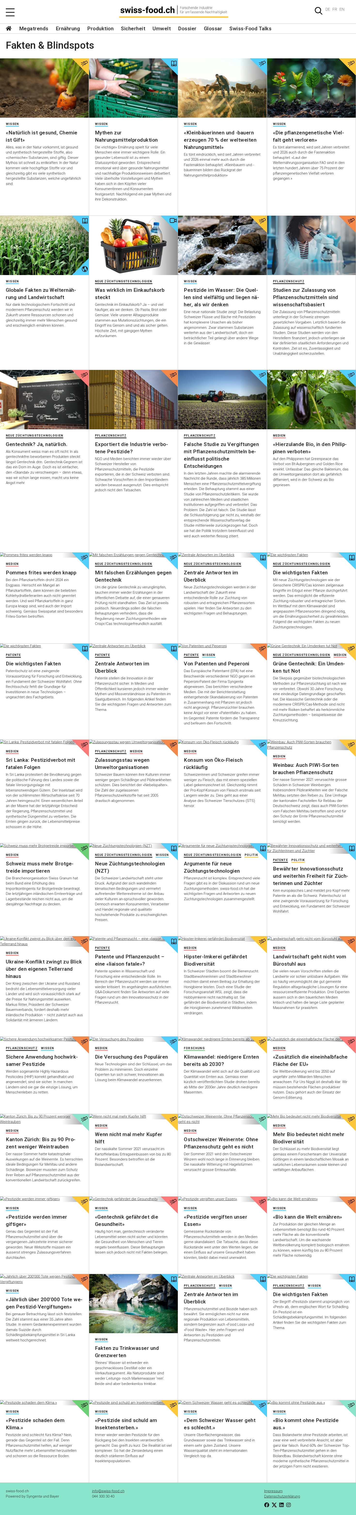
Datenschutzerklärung (282, 1496)
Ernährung (68, 28)
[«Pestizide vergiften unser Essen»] (222, 1199)
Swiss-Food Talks (250, 28)
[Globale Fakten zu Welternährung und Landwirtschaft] (44, 245)
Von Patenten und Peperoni (216, 664)
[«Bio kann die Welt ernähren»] (311, 1199)
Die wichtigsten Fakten (300, 573)
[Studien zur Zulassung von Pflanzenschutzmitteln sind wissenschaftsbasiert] (311, 245)
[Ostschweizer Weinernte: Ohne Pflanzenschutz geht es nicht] (222, 1119)
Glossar (213, 28)
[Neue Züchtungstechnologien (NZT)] (133, 846)
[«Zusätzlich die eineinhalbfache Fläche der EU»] (311, 1039)
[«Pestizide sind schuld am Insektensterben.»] (133, 1403)
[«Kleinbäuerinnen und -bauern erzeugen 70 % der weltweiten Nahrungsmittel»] (222, 87)
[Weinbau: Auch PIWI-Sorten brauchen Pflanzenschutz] (311, 745)
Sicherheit (133, 28)
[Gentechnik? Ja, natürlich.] (44, 399)
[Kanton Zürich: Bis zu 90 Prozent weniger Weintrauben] (44, 1119)
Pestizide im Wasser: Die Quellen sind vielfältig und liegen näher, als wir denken (221, 297)
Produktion (100, 28)
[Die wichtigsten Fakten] (311, 555)
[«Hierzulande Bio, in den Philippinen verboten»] (311, 399)
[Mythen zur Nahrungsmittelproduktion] (133, 87)
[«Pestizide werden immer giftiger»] (44, 1199)
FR (335, 9)
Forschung (194, 1048)
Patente (13, 655)
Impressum (273, 1491)
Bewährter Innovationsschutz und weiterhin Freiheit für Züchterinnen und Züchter (310, 876)
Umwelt (162, 28)
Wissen (12, 124)
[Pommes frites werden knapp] (44, 555)
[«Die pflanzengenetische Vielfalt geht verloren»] (311, 87)
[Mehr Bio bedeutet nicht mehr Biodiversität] (311, 1116)
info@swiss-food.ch (108, 1491)
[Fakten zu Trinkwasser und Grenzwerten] (133, 1303)
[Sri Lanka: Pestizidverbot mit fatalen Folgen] (44, 742)
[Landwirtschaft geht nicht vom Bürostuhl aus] (311, 939)
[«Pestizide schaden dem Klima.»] (44, 1403)
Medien (279, 435)
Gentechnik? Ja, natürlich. (36, 444)
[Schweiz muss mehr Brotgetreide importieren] (44, 846)
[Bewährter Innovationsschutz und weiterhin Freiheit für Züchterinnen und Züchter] (311, 848)
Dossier (187, 28)
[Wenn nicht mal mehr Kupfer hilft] (133, 1116)
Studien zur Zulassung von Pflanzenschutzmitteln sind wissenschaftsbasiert (305, 297)
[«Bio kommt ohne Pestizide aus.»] (311, 1403)
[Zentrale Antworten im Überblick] (222, 555)
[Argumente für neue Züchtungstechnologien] (222, 846)
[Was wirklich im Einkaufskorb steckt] (133, 245)
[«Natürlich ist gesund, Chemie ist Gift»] (44, 87)
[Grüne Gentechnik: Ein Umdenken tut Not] (311, 646)
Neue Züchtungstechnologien (123, 281)
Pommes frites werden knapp (41, 573)
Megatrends (33, 28)
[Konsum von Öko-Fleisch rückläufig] (222, 742)
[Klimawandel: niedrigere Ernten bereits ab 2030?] (222, 1039)
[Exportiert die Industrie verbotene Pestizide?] (133, 399)
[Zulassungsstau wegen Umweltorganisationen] (133, 742)
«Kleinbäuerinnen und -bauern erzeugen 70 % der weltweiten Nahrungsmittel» (220, 140)
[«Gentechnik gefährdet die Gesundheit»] (133, 1199)
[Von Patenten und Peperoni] (222, 646)
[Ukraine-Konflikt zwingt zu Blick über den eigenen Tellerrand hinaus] (44, 941)
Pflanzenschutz (289, 281)
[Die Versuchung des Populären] (133, 1039)
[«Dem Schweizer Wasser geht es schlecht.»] (222, 1403)
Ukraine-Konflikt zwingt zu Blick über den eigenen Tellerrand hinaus (44, 969)
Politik (298, 860)
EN (342, 9)
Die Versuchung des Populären (131, 1057)
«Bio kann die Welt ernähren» (307, 1217)
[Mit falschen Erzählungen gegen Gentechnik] (133, 555)
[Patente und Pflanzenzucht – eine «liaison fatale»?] (133, 939)
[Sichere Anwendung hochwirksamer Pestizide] (44, 1039)
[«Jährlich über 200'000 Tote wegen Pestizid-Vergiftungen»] (44, 1279)
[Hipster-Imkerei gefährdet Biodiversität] (222, 939)
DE (327, 9)
